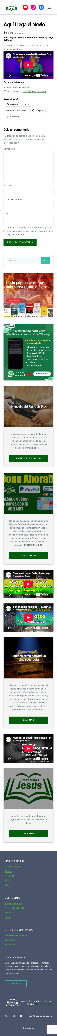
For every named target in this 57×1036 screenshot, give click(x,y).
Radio (7, 880)
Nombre (8, 185)
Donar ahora (28, 555)
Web (6, 213)
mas (9, 871)
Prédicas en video (21, 87)
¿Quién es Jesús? (13, 867)
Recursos (9, 876)
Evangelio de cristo (28, 458)
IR (45, 260)
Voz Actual (10, 944)
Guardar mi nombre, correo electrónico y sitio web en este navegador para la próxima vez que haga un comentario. (30, 231)
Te (6, 871)
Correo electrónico (13, 199)
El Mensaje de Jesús (42, 1004)
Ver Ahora (28, 833)
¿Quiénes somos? (13, 903)
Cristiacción (10, 940)
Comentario (10, 149)
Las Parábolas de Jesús (34, 91)
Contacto (9, 912)
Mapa (7, 885)
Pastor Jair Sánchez (14, 908)
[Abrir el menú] (49, 7)
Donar (8, 917)
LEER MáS (28, 720)
